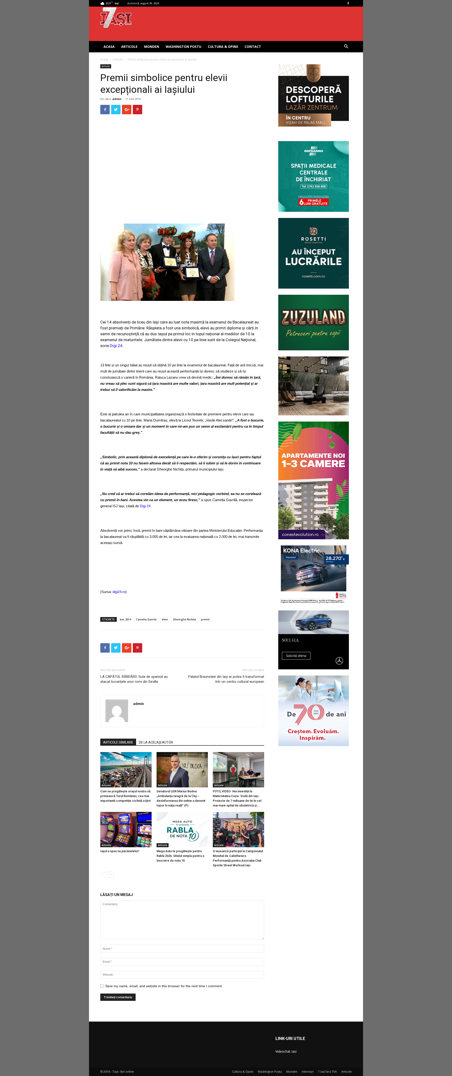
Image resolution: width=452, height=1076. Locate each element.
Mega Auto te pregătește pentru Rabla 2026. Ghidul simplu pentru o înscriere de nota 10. (180, 855)
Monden (151, 46)
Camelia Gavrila (146, 619)
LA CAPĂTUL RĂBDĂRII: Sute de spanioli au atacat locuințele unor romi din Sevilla (134, 679)
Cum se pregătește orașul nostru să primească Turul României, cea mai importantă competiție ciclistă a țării (125, 796)
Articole (129, 46)
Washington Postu (183, 46)
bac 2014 (125, 619)
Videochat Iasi (286, 1051)
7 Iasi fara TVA (327, 1072)
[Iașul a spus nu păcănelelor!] (126, 829)
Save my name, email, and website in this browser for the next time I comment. (164, 986)
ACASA (109, 46)
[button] (346, 47)
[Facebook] (348, 3)
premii (205, 619)
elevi (165, 619)
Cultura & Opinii (223, 46)
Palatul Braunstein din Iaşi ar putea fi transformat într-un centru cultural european (226, 679)
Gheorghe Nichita (184, 619)
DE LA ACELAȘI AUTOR (156, 742)
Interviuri (308, 1072)
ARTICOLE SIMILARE (118, 742)
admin (116, 99)
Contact (253, 46)
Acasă (104, 59)
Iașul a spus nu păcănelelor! (119, 851)
